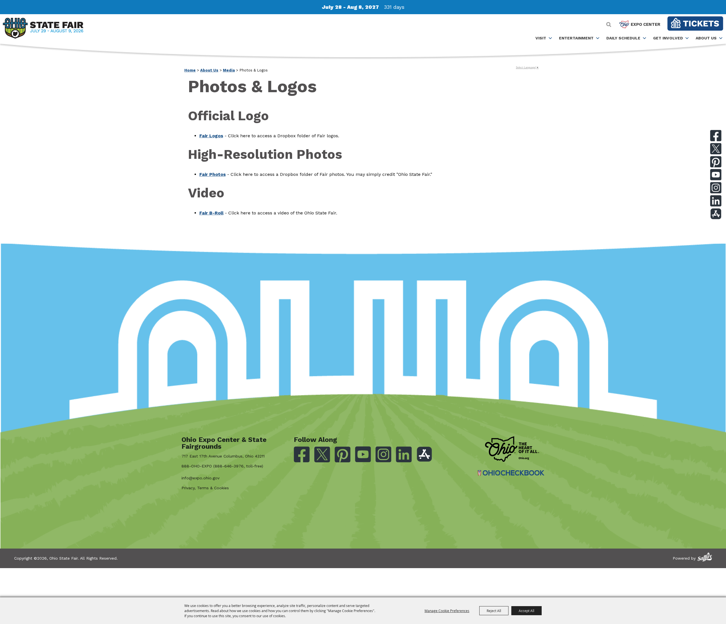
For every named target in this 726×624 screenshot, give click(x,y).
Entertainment (576, 38)
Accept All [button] (526, 610)
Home (190, 70)
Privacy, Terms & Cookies (205, 488)
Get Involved (668, 38)
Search (609, 24)
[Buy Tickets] (695, 23)
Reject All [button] (494, 610)
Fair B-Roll (211, 213)
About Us (706, 38)
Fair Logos (211, 135)
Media (229, 70)
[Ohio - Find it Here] (512, 449)
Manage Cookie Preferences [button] (447, 610)
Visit (540, 38)
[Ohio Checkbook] (511, 473)
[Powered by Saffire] (705, 557)
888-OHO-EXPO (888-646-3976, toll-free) (222, 466)
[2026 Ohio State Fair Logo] (43, 29)
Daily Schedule (623, 38)
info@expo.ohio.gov (201, 478)
